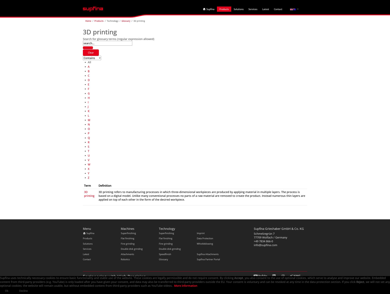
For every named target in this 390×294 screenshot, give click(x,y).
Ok (6, 290)
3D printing (89, 194)
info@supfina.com (265, 245)
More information (185, 285)
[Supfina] (93, 9)
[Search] (88, 47)
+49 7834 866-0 (263, 241)
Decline (23, 290)
